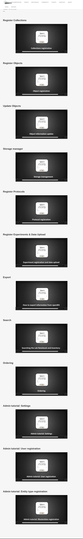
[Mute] (63, 51)
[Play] (17, 51)
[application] (41, 38)
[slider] (40, 51)
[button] (41, 38)
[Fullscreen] (66, 51)
